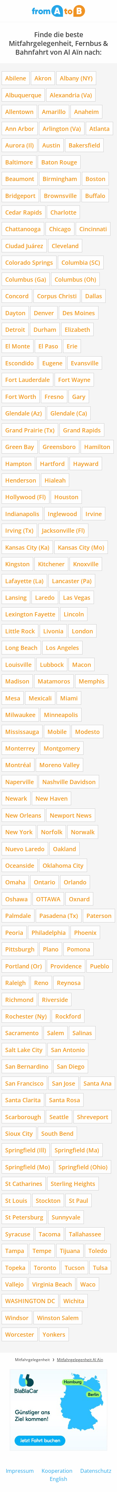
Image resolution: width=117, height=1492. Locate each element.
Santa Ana (97, 1083)
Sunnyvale (66, 1217)
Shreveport (92, 1117)
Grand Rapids (82, 430)
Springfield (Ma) (77, 1150)
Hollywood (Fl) (25, 497)
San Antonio (68, 1050)
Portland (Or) (23, 966)
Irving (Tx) (19, 530)
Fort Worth (20, 396)
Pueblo (99, 966)
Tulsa (100, 1267)
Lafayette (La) (24, 581)
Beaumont (19, 179)
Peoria (14, 932)
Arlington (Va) (62, 128)
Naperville (19, 782)
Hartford (52, 463)
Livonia (53, 631)
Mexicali (40, 698)
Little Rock (20, 631)
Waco (88, 1284)
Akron (42, 78)
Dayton (15, 313)
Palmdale (18, 915)
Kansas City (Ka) (27, 547)
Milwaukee (20, 715)
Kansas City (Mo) (81, 547)
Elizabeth (77, 329)
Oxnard (79, 899)
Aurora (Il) (19, 145)
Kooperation (57, 1470)
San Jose (63, 1083)
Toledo (97, 1250)
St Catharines (23, 1183)
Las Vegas (76, 597)
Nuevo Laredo (25, 849)
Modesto (87, 731)
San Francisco (24, 1083)
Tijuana (70, 1250)
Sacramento (22, 1033)
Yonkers (54, 1334)
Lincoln (74, 614)
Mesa (12, 698)
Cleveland (65, 246)
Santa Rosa (64, 1100)
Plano (50, 949)
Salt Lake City (24, 1050)
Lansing (16, 597)
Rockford (68, 1016)
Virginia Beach (52, 1284)
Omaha (15, 882)
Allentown (19, 111)
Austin (51, 145)
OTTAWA (48, 899)
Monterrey (20, 748)
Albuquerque (23, 95)
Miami (69, 698)
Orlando (75, 882)
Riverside (55, 999)
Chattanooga (23, 229)
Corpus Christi (57, 296)
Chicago (60, 229)
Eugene (52, 363)
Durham (44, 329)
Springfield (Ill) (25, 1150)
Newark (16, 798)
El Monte (17, 346)
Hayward (85, 463)
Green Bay (19, 447)
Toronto (45, 1267)
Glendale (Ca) (68, 413)
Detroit (15, 329)
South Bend (57, 1133)
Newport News (71, 815)
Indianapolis (22, 514)
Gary (78, 396)
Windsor (17, 1318)
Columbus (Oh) (75, 279)
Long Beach (21, 647)
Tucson (74, 1267)
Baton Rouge (59, 162)
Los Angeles (62, 647)
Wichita (73, 1301)
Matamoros (54, 681)
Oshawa (16, 899)
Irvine (93, 514)
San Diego (70, 1066)
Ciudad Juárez (24, 246)
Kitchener (51, 564)
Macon (81, 664)
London (82, 631)
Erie (72, 346)
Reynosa (69, 982)
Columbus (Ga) (25, 279)
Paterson (98, 915)
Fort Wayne (74, 379)
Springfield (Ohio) (83, 1167)
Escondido (19, 363)
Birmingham (60, 179)
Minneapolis (61, 715)
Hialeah (55, 480)
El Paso (48, 346)
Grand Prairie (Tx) (30, 430)
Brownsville (60, 195)
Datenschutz (95, 1470)
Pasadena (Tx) (58, 915)
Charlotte (63, 212)
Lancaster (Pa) (72, 581)
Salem (55, 1033)
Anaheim (86, 111)
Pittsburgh (19, 949)
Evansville (84, 363)
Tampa (14, 1250)
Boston (95, 179)
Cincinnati (93, 229)
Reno (41, 982)
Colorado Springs (29, 262)
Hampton (18, 463)
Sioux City (19, 1133)
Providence (66, 966)
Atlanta (99, 128)
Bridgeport (20, 195)
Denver (44, 313)
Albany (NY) (76, 78)
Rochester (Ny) (26, 1016)
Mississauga (22, 731)
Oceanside (19, 865)
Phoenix (85, 932)
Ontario (44, 882)
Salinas (82, 1033)
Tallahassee (85, 1234)
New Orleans (23, 815)
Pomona (78, 949)
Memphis (92, 681)
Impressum (20, 1470)
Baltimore (19, 162)
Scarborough (23, 1117)
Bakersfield (84, 145)
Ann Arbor (19, 128)
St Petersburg (24, 1217)
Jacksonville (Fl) (63, 530)
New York (18, 832)
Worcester (19, 1334)
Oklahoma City (63, 865)
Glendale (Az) (23, 413)
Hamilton (97, 447)
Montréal (18, 765)
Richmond (19, 999)
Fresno (54, 396)
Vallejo (14, 1284)
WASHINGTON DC (30, 1301)
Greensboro (59, 447)
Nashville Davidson (69, 782)
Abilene (15, 78)
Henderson (20, 480)
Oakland (64, 849)
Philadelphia (49, 932)
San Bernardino (26, 1066)
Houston (66, 497)
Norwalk (83, 832)
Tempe (41, 1250)
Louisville (18, 664)
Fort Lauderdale (27, 379)
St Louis (16, 1200)
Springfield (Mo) (27, 1167)
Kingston (17, 564)
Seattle (59, 1117)
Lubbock (52, 664)
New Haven (51, 798)
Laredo (45, 597)
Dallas (93, 296)
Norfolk (51, 832)
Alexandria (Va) (71, 95)
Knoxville (85, 564)
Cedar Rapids (23, 212)
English (58, 1479)
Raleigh (15, 982)
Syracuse (17, 1234)
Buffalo (95, 195)
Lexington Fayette (30, 614)
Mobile (57, 731)
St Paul (78, 1200)
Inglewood (62, 514)
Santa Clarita (23, 1100)
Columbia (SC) (80, 262)
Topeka (15, 1267)
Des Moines (78, 313)
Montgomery (62, 748)
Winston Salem (58, 1318)
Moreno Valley (59, 765)
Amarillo (54, 111)
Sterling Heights (73, 1183)
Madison (17, 681)
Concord (17, 296)
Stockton (48, 1200)
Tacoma (49, 1234)
